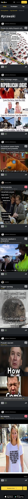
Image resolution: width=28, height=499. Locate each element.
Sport (2, 188)
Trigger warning (7, 287)
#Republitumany (21, 81)
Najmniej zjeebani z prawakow (8, 240)
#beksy (15, 345)
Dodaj (4, 6)
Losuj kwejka (25, 488)
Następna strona (11, 488)
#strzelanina (17, 29)
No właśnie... (5, 416)
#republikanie (7, 345)
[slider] (7, 171)
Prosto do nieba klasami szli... (12, 28)
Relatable (2, 288)
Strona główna (4, 10)
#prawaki (22, 29)
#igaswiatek (11, 188)
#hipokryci (12, 81)
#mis (15, 150)
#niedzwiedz (11, 150)
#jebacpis (15, 188)
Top (23, 6)
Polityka (2, 29)
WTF (1, 242)
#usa (11, 29)
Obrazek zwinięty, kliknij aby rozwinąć (13, 398)
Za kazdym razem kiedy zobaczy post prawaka (10, 147)
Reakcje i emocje (4, 344)
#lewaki (18, 288)
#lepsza (14, 288)
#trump (10, 242)
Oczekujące (14, 6)
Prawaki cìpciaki (7, 343)
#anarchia (22, 288)
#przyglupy (22, 150)
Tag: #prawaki (13, 10)
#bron (13, 29)
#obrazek (8, 29)
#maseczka (17, 418)
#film (8, 150)
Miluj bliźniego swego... (9, 79)
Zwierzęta (2, 150)
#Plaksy (18, 345)
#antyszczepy (18, 242)
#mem (12, 288)
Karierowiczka (6, 187)
